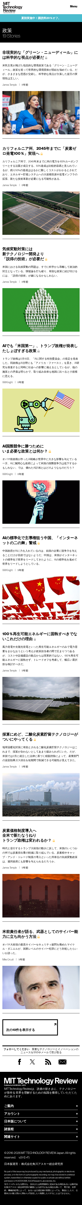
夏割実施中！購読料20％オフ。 (41, 18)
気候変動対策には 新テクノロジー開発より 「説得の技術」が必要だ (23, 254)
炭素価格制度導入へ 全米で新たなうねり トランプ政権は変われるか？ (27, 835)
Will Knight (7, 382)
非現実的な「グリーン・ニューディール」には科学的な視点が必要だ (40, 55)
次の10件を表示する (20, 1030)
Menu (73, 6)
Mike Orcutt (8, 959)
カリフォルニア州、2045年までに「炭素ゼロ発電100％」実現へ (39, 151)
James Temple (9, 84)
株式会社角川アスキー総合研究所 (42, 1163)
